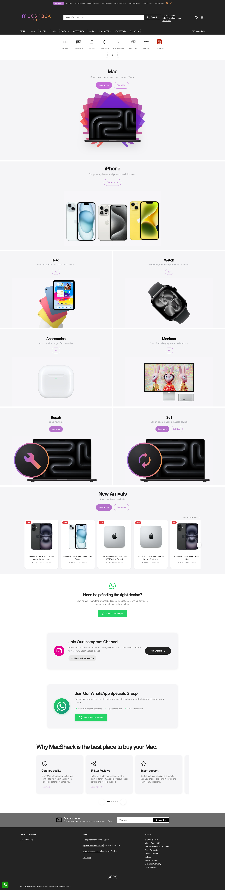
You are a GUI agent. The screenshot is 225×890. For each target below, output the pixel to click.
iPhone (43, 31)
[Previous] (107, 55)
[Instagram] (171, 3)
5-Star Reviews (80, 3)
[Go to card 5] (117, 801)
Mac (33, 31)
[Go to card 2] (111, 801)
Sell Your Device (107, 3)
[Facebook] (167, 3)
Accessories (78, 31)
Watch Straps (147, 3)
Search (154, 17)
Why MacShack (198, 31)
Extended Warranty (153, 864)
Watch (64, 31)
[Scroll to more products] (199, 544)
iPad (54, 31)
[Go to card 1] (108, 801)
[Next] (117, 55)
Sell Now (176, 429)
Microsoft (104, 31)
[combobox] (112, 17)
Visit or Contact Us (93, 3)
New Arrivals (120, 31)
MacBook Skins (159, 3)
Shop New (121, 507)
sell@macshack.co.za (92, 851)
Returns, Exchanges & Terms (157, 847)
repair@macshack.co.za (93, 845)
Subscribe (161, 820)
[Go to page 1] (112, 55)
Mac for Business (134, 3)
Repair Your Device (120, 3)
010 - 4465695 (26, 840)
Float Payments (151, 850)
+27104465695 (168, 16)
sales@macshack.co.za (171, 18)
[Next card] (123, 802)
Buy (56, 272)
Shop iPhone (112, 182)
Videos (148, 857)
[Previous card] (102, 802)
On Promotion (151, 867)
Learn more (104, 85)
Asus (91, 31)
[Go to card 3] (113, 801)
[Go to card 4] (115, 801)
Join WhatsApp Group (93, 717)
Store (22, 31)
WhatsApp (166, 20)
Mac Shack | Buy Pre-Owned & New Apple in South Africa (48, 887)
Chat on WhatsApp (114, 613)
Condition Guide (151, 853)
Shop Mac (58, 3)
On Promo (68, 3)
